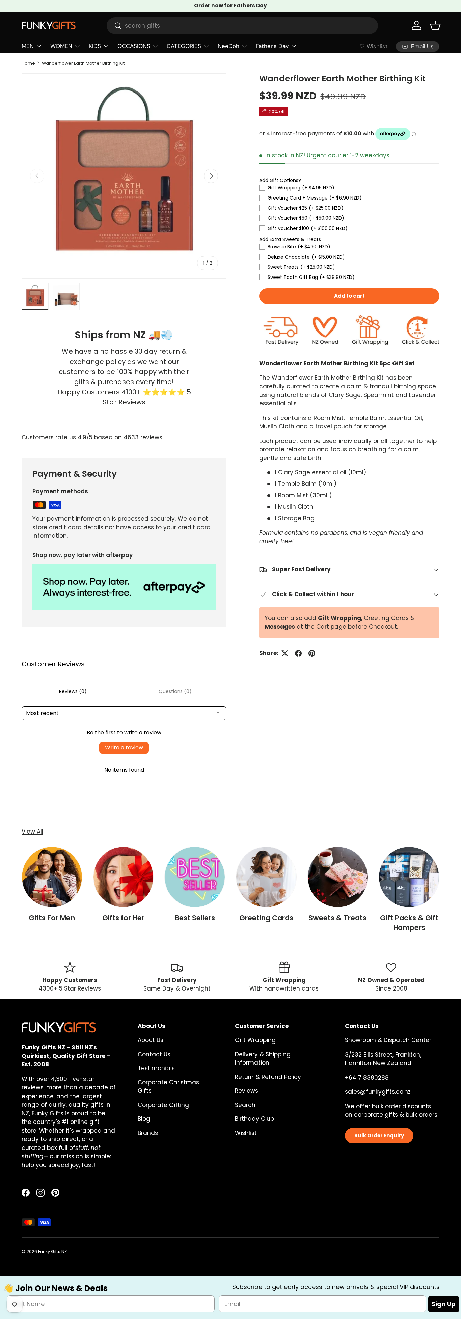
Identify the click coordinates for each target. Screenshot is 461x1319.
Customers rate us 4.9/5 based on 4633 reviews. (92, 437)
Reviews (246, 1091)
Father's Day (272, 46)
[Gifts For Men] (52, 877)
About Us (150, 1040)
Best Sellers (195, 918)
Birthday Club (254, 1119)
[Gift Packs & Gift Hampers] (409, 877)
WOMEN (61, 46)
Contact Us (154, 1054)
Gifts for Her (123, 918)
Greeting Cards (266, 918)
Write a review (124, 747)
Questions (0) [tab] (175, 691)
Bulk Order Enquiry (379, 1135)
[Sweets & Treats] (338, 877)
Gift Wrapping (255, 1040)
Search (245, 1105)
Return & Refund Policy (268, 1077)
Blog (144, 1119)
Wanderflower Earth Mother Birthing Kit (83, 63)
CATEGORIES (184, 46)
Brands (148, 1133)
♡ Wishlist (374, 46)
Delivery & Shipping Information (263, 1058)
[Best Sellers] (195, 877)
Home (28, 63)
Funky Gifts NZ (52, 1252)
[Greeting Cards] (266, 877)
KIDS (95, 46)
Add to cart (349, 295)
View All (32, 831)
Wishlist (246, 1133)
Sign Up (444, 1304)
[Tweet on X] (285, 653)
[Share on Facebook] (298, 653)
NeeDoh (228, 46)
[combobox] (242, 25)
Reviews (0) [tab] (73, 691)
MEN (28, 46)
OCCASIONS (133, 46)
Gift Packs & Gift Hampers (409, 922)
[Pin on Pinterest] (312, 653)
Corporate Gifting (163, 1105)
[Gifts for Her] (123, 877)
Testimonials (156, 1068)
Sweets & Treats (337, 918)
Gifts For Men (52, 918)
